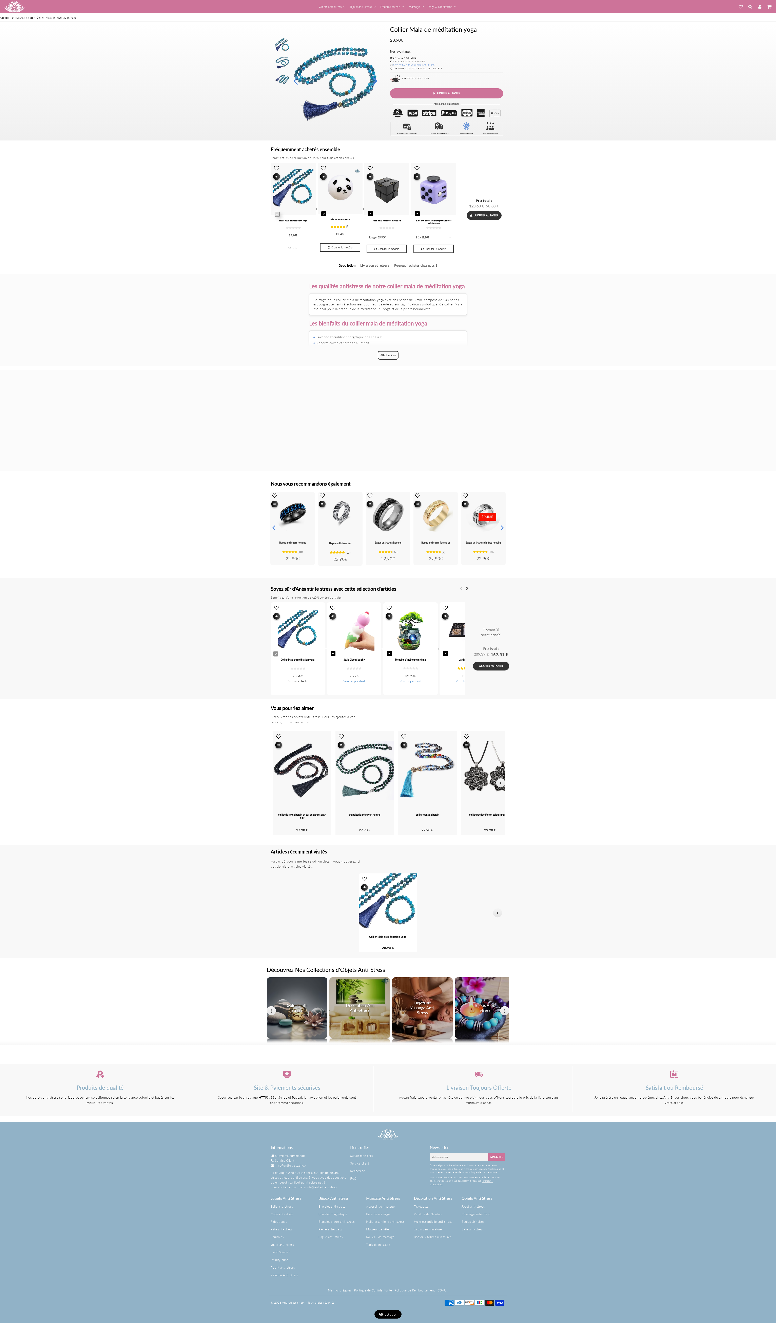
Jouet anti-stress (282, 1244)
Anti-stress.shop (293, 1302)
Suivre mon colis (361, 1155)
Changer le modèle (341, 247)
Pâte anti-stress (282, 1229)
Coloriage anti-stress (476, 1214)
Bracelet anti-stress (331, 1206)
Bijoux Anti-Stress (22, 17)
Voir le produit (354, 681)
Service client (359, 1163)
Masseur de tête (377, 1229)
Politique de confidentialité (482, 1172)
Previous (295, 80)
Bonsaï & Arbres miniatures (432, 1237)
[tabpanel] (282, 45)
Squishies (277, 1237)
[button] (278, 912)
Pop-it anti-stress (283, 1267)
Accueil (4, 17)
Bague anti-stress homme (292, 542)
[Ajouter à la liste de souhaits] (274, 495)
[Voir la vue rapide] (274, 504)
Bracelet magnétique (332, 1214)
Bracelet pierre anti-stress (336, 1221)
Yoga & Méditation (440, 6)
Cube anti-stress (282, 1214)
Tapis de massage (378, 1244)
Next (375, 80)
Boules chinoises (473, 1221)
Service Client (284, 1160)
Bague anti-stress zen (340, 543)
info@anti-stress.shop (291, 1165)
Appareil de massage (380, 1206)
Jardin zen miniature (428, 1229)
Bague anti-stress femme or (435, 542)
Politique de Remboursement (415, 1290)
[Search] (750, 6)
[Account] (759, 6)
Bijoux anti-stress (361, 6)
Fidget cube (279, 1221)
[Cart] (769, 6)
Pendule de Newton (428, 1214)
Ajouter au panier (486, 215)
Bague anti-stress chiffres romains (483, 542)
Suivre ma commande (290, 1155)
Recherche (357, 1171)
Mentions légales (340, 1290)
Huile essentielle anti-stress (385, 1221)
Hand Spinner (280, 1252)
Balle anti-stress (282, 1206)
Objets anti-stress (330, 6)
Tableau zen (422, 1206)
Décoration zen (390, 6)
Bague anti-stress (330, 1237)
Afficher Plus (388, 355)
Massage (414, 6)
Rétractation (388, 1314)
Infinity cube (279, 1260)
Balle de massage (378, 1214)
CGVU (442, 1290)
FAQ (353, 1178)
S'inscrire (496, 1156)
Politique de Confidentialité (373, 1290)
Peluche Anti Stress (284, 1275)
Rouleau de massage (380, 1237)
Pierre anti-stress (330, 1229)
